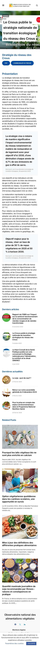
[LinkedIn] (24, 624)
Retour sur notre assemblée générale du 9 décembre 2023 (24, 391)
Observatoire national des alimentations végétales (20, 616)
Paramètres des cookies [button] (14, 643)
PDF (6, 63)
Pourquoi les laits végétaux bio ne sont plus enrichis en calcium (19, 454)
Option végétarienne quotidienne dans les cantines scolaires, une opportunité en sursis (19, 499)
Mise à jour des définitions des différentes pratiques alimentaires (19, 544)
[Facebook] (15, 624)
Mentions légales (18, 630)
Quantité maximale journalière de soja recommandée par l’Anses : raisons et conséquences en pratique (19, 590)
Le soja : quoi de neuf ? (21, 378)
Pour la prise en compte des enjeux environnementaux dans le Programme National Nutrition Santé (23, 405)
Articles (5, 16)
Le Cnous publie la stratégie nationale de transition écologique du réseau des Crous (23, 336)
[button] (3, 5)
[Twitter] (20, 624)
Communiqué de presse (22, 63)
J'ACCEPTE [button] (31, 643)
